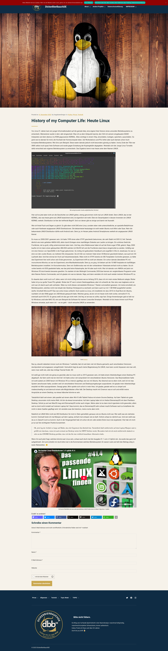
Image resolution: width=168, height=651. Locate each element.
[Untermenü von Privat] (37, 597)
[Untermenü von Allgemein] (48, 597)
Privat (75, 115)
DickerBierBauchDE (55, 6)
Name (33, 552)
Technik (80, 115)
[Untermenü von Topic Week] (70, 597)
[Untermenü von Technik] (58, 597)
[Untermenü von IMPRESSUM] (135, 6)
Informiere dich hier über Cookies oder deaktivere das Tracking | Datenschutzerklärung (120, 2)
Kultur (70, 115)
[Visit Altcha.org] (52, 577)
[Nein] (166, 2)
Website (34, 568)
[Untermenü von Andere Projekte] (105, 6)
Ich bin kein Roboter (41, 576)
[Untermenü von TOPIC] (78, 597)
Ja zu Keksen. (88, 2)
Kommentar (35, 532)
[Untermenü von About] (90, 6)
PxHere (85, 359)
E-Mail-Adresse (37, 560)
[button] (37, 517)
